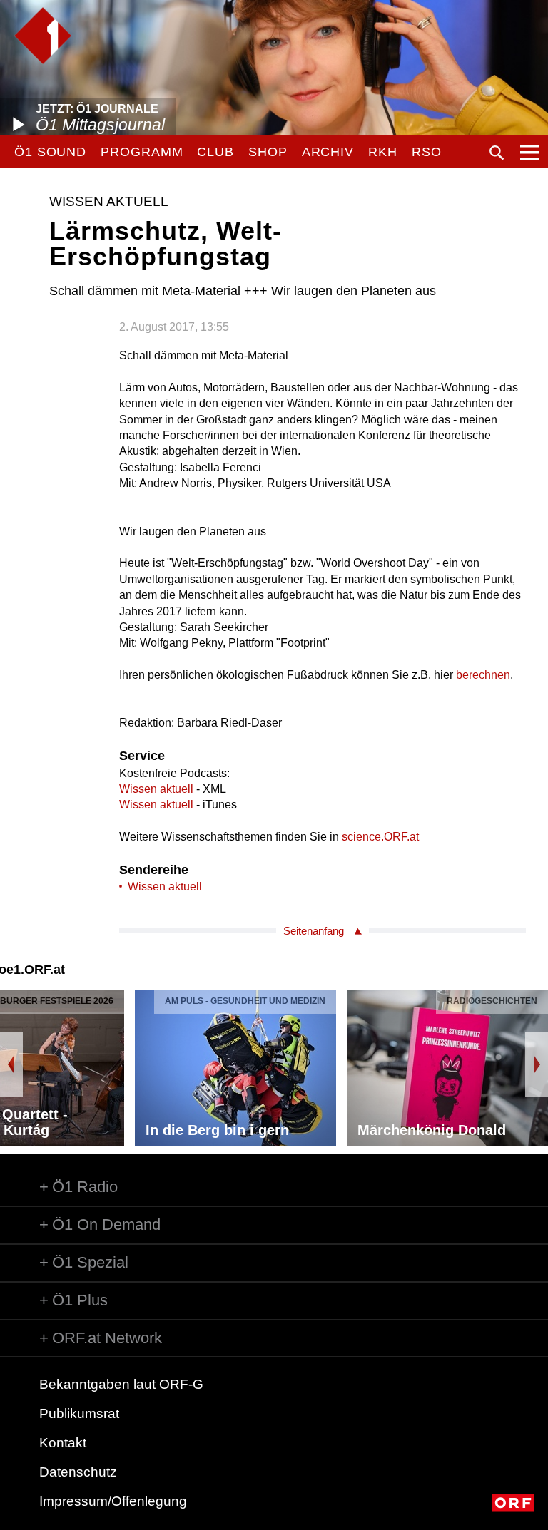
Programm (142, 152)
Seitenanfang (313, 931)
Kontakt (62, 1442)
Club (215, 152)
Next (536, 1064)
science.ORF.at (380, 837)
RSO (427, 152)
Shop (268, 152)
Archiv (328, 152)
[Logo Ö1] (42, 35)
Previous (11, 1064)
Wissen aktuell (156, 789)
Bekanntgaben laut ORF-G (121, 1384)
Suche (496, 152)
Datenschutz (78, 1471)
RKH (382, 152)
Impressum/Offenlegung (113, 1501)
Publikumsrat (79, 1413)
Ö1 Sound (50, 152)
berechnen (483, 675)
